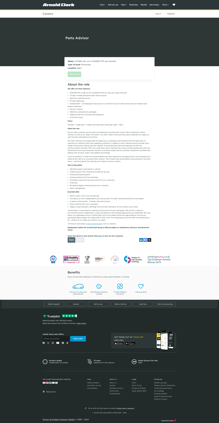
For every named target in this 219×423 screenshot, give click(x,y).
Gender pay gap (160, 383)
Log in (158, 14)
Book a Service (120, 304)
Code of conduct (160, 399)
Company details (160, 394)
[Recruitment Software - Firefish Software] (168, 420)
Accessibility (92, 388)
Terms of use (137, 385)
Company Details (66, 419)
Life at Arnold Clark (94, 224)
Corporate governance (163, 388)
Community (114, 391)
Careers (48, 13)
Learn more (118, 340)
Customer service (94, 385)
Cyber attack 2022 (139, 391)
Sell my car (113, 5)
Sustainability (115, 394)
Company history (116, 388)
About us (113, 383)
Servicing (154, 5)
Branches (133, 5)
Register (171, 14)
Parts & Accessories (165, 304)
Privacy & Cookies (139, 388)
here (100, 236)
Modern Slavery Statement (164, 385)
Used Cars (143, 304)
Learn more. (81, 323)
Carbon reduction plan (163, 396)
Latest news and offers (53, 334)
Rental (144, 5)
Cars (102, 5)
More (164, 5)
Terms (134, 383)
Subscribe (78, 339)
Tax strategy (159, 391)
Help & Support (54, 304)
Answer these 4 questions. (125, 408)
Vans (123, 5)
